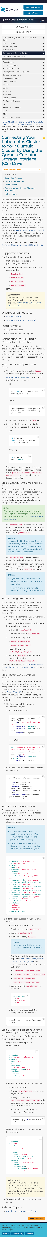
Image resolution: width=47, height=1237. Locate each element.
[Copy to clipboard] (43, 390)
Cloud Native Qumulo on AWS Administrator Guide (20, 39)
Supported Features (13, 178)
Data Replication (9, 98)
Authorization (8, 62)
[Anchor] (23, 178)
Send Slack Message (33, 7)
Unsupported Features (14, 181)
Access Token (13, 692)
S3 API (5, 114)
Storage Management (12, 75)
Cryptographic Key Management (16, 72)
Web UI (6, 85)
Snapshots (7, 95)
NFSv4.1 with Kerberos (12, 108)
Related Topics (11, 194)
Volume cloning (13, 317)
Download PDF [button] (24, 32)
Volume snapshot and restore (19, 320)
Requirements (11, 185)
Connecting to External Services (15, 53)
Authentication (9, 50)
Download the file (16, 377)
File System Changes (11, 101)
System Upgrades (10, 47)
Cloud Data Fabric (10, 82)
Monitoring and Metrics (12, 117)
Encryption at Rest (10, 65)
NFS (4, 104)
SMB (5, 111)
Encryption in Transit (11, 69)
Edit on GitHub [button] (24, 27)
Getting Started (9, 43)
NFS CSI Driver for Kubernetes (28, 230)
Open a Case (33, 13)
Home (4, 122)
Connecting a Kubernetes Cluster (14, 59)
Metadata (7, 91)
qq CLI (5, 88)
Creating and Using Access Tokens (14, 56)
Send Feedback (36, 1219)
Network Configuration (12, 78)
